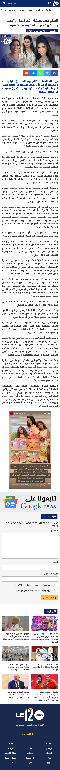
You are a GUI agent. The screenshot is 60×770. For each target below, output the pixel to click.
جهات (10, 744)
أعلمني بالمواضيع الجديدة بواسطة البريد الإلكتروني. (34, 591)
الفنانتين (21, 81)
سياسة (49, 10)
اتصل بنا (11, 762)
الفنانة (30, 172)
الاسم (54, 562)
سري (30, 10)
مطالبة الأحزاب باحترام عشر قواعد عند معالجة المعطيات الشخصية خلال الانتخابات (17, 694)
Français (12, 3)
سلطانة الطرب (42, 98)
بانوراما (10, 748)
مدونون (30, 753)
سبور (22, 10)
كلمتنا (30, 748)
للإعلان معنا (10, 758)
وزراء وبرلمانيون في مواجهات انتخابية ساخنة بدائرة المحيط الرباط (45, 667)
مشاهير (13, 10)
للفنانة (24, 120)
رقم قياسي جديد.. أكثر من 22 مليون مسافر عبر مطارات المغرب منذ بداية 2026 (16, 667)
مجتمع (39, 10)
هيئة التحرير (10, 753)
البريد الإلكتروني (50, 573)
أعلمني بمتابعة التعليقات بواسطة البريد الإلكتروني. (35, 585)
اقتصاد (49, 753)
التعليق (53, 530)
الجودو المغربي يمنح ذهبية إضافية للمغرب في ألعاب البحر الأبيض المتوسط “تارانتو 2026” (15, 636)
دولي (30, 762)
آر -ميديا (30, 758)
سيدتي (30, 744)
